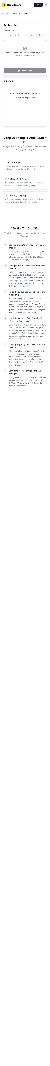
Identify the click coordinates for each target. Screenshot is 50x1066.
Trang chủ (6, 13)
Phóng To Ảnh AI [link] (20, 13)
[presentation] (25, 51)
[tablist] (25, 35)
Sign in (38, 5)
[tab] (14, 35)
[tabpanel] (25, 51)
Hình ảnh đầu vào (11, 30)
